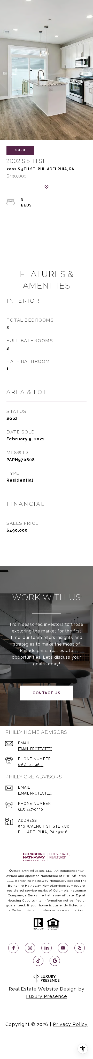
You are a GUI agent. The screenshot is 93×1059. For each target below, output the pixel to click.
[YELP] (79, 948)
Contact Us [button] (46, 693)
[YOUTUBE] (63, 948)
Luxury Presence (46, 996)
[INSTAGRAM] (30, 948)
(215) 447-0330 (30, 809)
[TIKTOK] (38, 961)
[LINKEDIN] (46, 948)
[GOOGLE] (55, 961)
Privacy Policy (70, 1024)
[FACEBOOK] (13, 948)
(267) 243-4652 (30, 765)
